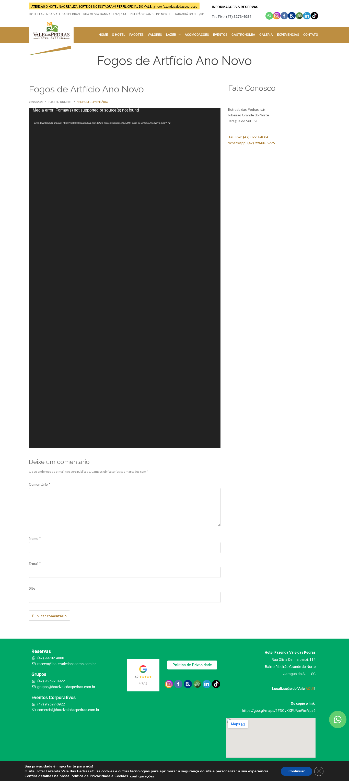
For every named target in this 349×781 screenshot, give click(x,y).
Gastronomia (243, 34)
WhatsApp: (251, 143)
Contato (310, 34)
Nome (35, 538)
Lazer (171, 34)
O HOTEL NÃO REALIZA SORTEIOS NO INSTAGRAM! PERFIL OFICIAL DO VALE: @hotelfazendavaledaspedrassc (114, 6)
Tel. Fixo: (248, 137)
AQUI (310, 689)
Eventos (220, 34)
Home (103, 34)
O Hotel (118, 34)
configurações (142, 776)
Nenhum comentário (92, 101)
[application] (124, 278)
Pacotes (136, 34)
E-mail (35, 563)
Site (32, 588)
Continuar (296, 770)
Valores (155, 34)
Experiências (288, 34)
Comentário (39, 484)
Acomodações (197, 34)
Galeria (266, 34)
